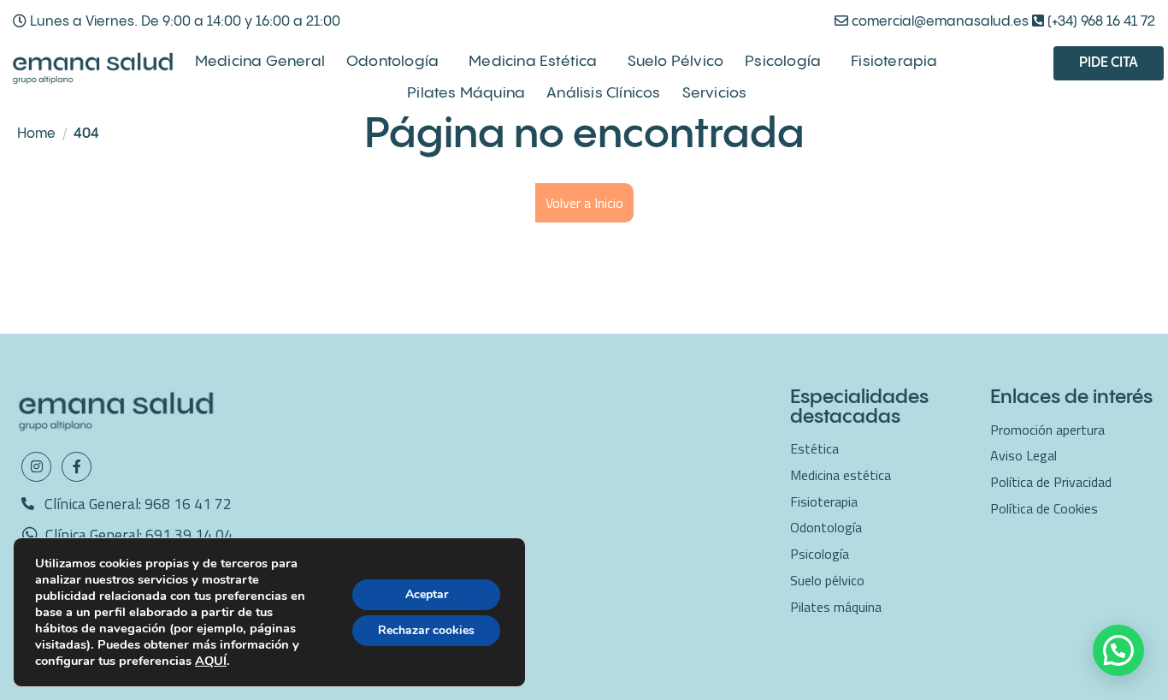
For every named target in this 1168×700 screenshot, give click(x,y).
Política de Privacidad (1051, 482)
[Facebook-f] (76, 467)
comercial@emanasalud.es (938, 22)
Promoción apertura (1047, 429)
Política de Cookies (1044, 508)
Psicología (783, 61)
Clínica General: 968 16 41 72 (138, 503)
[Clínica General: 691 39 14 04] (29, 534)
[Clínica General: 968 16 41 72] (27, 503)
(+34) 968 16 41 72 (1099, 22)
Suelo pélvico (676, 61)
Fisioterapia (894, 61)
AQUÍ (211, 660)
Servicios (714, 93)
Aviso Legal (1023, 455)
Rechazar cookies (426, 630)
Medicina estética (533, 61)
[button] (1118, 650)
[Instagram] (36, 467)
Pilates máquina (466, 93)
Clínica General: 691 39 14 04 (139, 534)
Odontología (392, 61)
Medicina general (260, 61)
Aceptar (426, 594)
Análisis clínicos (603, 93)
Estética (814, 448)
